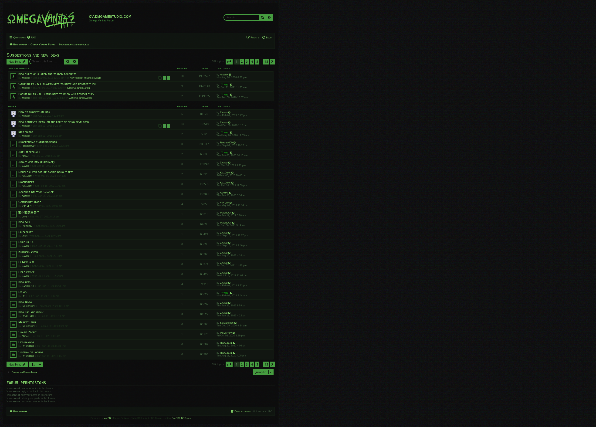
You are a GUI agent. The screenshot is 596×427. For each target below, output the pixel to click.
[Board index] (45, 19)
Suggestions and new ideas (33, 55)
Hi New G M (26, 262)
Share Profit (27, 332)
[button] (229, 61)
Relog (22, 292)
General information (78, 87)
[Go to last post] (230, 74)
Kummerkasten (28, 252)
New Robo (25, 302)
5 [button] (257, 61)
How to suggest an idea (34, 112)
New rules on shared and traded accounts (47, 74)
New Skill (25, 222)
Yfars (224, 84)
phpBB (107, 418)
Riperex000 (28, 145)
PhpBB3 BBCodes (181, 418)
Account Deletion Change (36, 192)
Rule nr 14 (25, 242)
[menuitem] (31, 37)
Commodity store (29, 202)
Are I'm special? (29, 152)
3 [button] (247, 61)
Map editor (25, 132)
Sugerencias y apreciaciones (37, 142)
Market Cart (27, 322)
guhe (24, 216)
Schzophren (28, 306)
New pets (24, 282)
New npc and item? (31, 312)
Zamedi (223, 112)
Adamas (26, 195)
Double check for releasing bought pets (45, 172)
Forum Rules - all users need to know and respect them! (56, 94)
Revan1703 (28, 316)
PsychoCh (225, 212)
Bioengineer (26, 182)
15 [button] (266, 61)
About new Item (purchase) (36, 162)
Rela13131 (28, 346)
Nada (24, 155)
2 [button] (242, 61)
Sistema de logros (30, 352)
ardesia (26, 77)
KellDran (27, 175)
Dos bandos (26, 342)
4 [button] (252, 61)
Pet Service (26, 272)
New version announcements (85, 77)
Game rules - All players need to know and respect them (57, 84)
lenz (24, 235)
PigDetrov (226, 332)
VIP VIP (26, 205)
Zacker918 (28, 286)
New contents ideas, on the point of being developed (53, 122)
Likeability (25, 232)
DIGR (25, 296)
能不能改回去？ (29, 212)
